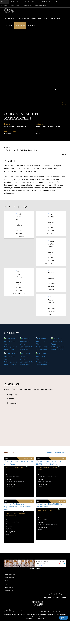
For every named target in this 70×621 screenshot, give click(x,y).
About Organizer (9, 577)
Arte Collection (27, 5)
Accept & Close (29, 618)
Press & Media (8, 25)
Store (53, 18)
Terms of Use (41, 611)
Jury (58, 18)
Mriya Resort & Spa (45, 510)
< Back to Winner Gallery (56, 452)
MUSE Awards (15, 2)
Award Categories (23, 18)
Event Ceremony (43, 18)
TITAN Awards (46, 2)
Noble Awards (15, 5)
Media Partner (9, 587)
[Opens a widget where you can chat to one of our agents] (63, 618)
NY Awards (57, 2)
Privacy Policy (47, 611)
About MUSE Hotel (10, 574)
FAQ (6, 584)
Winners (33, 18)
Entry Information (9, 18)
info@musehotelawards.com (54, 598)
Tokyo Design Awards (40, 5)
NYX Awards (35, 2)
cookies (59, 611)
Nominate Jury (9, 590)
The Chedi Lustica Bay (14, 468)
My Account (31, 25)
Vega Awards (25, 2)
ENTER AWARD (20, 25)
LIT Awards (4, 5)
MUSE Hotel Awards (18, 610)
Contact (7, 581)
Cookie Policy (41, 618)
